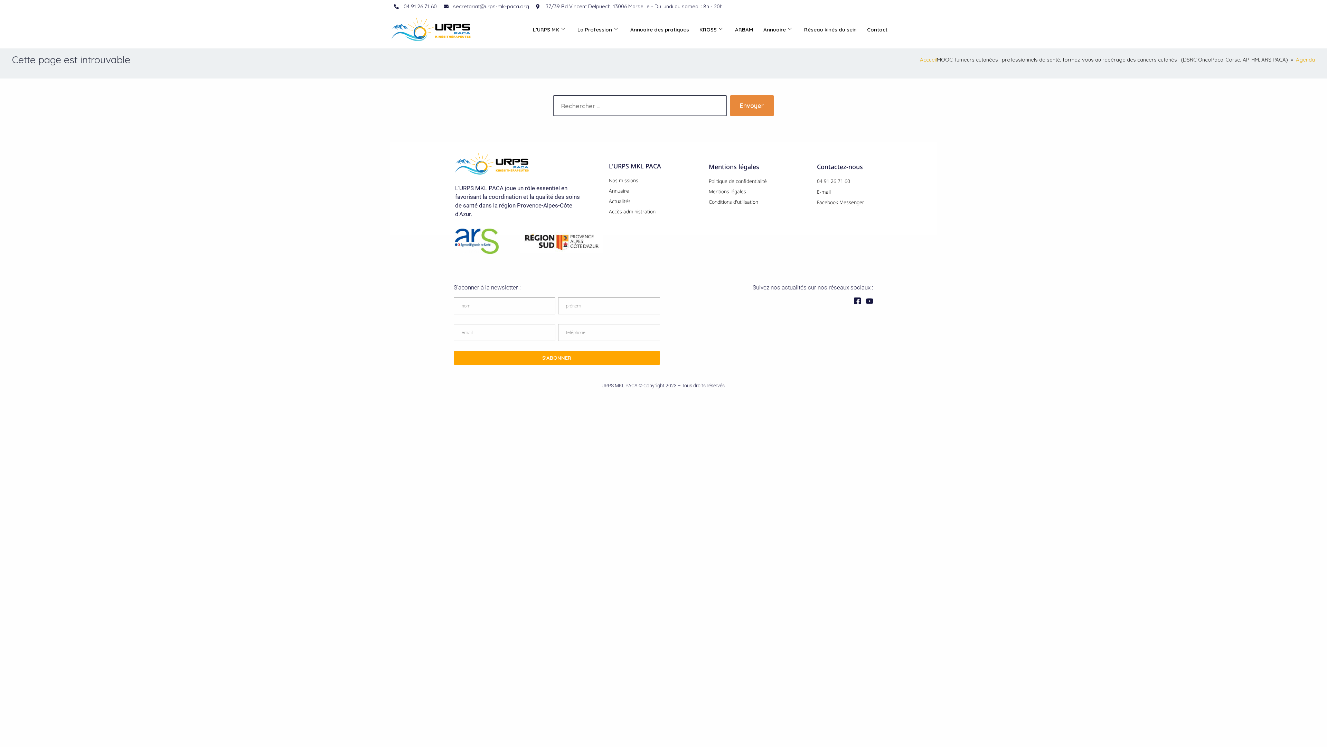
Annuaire (774, 29)
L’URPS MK (546, 29)
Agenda (1305, 59)
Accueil (928, 59)
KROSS (708, 29)
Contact (877, 29)
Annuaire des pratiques (659, 29)
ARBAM (744, 29)
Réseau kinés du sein (830, 29)
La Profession (594, 29)
